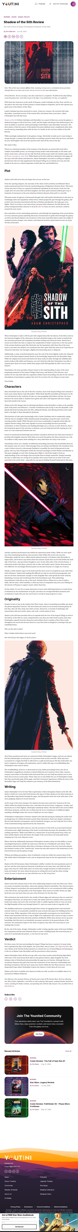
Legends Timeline (46, 1181)
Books (14, 17)
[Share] (21, 36)
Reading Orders (45, 1194)
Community (9, 1185)
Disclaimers (28, 1207)
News (7, 1177)
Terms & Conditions (43, 1207)
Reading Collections (47, 1190)
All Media (8, 1198)
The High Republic (62, 946)
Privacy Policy (15, 1207)
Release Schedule (11, 1190)
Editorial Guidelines (60, 1207)
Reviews (7, 17)
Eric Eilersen (10, 31)
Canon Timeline (10, 1181)
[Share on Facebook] (5, 36)
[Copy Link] (17, 36)
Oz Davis (35, 1064)
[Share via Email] (13, 36)
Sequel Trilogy (24, 17)
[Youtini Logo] (10, 4)
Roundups (44, 1185)
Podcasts (43, 1177)
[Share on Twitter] (9, 36)
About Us (8, 1194)
